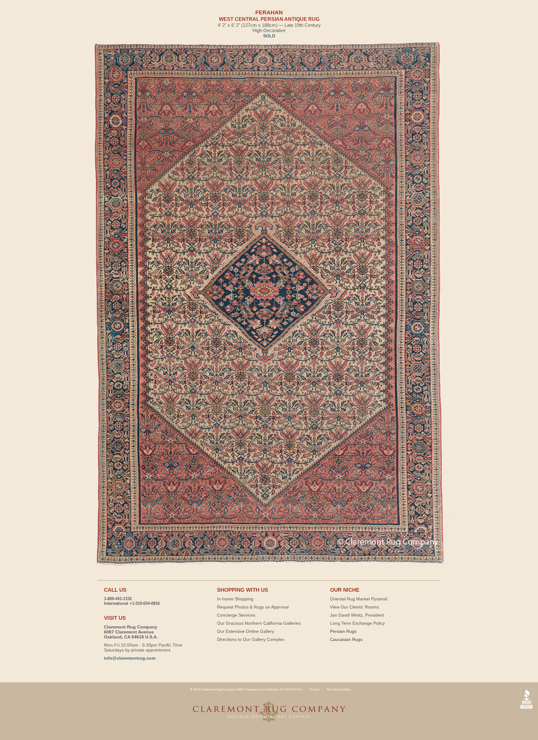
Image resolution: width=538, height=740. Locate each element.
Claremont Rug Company (269, 715)
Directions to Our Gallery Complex (250, 639)
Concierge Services (236, 615)
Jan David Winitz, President (357, 615)
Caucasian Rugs (346, 639)
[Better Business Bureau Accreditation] (526, 698)
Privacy (314, 689)
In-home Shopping (235, 598)
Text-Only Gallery (339, 689)
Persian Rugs (343, 631)
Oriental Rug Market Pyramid (358, 598)
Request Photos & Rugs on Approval (253, 606)
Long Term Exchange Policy (357, 623)
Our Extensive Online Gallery (245, 631)
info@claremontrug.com (129, 658)
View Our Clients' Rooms (354, 606)
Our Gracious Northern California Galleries (259, 623)
